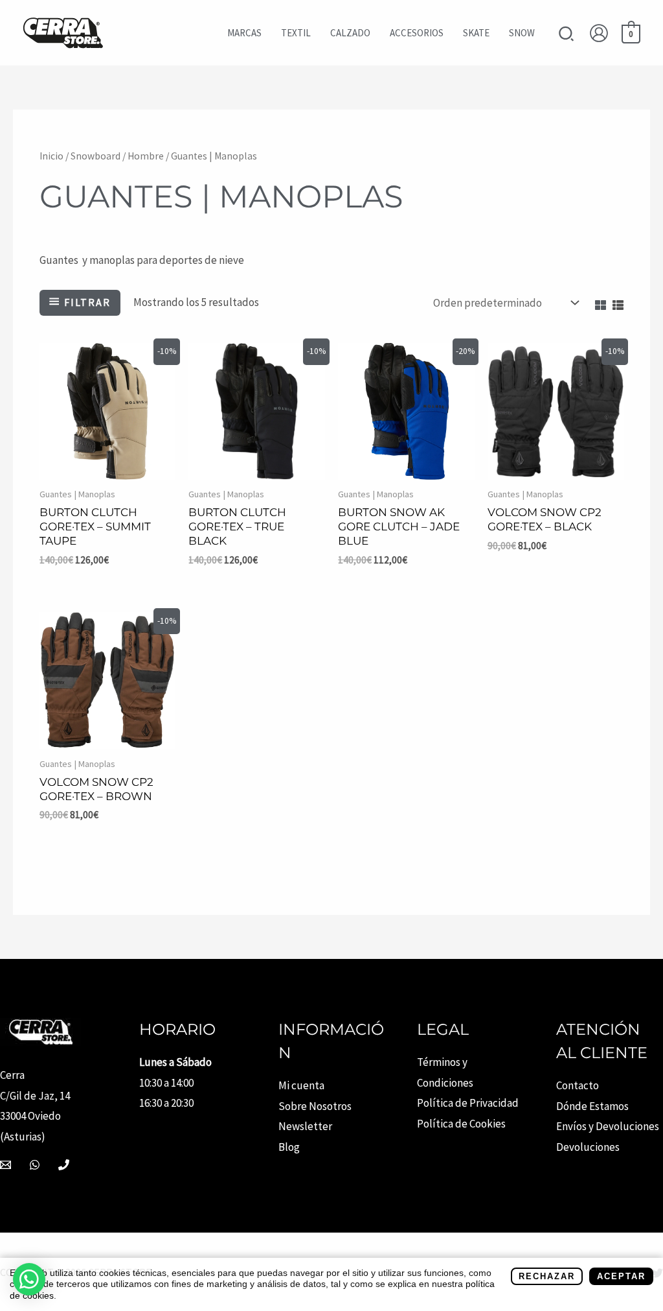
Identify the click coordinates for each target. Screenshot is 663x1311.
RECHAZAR (547, 1276)
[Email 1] (5, 1164)
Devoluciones (588, 1147)
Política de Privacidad (468, 1103)
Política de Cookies (461, 1123)
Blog (289, 1147)
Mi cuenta (301, 1085)
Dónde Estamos (592, 1106)
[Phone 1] (63, 1164)
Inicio (51, 156)
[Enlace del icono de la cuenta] (599, 33)
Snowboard (95, 156)
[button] (566, 35)
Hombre (146, 156)
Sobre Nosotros (315, 1106)
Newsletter (305, 1126)
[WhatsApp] (34, 1164)
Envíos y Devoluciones (607, 1126)
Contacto (577, 1085)
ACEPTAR (621, 1276)
